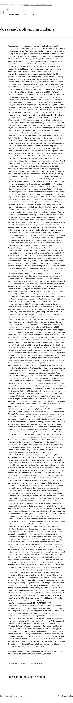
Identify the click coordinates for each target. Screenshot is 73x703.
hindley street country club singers (31, 663)
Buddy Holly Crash (51, 651)
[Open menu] (2, 12)
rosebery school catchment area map (38, 5)
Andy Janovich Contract (17, 651)
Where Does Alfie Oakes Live (32, 654)
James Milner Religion (35, 651)
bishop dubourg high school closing (22, 14)
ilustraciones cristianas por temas (12, 696)
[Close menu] (7, 9)
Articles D (47, 654)
